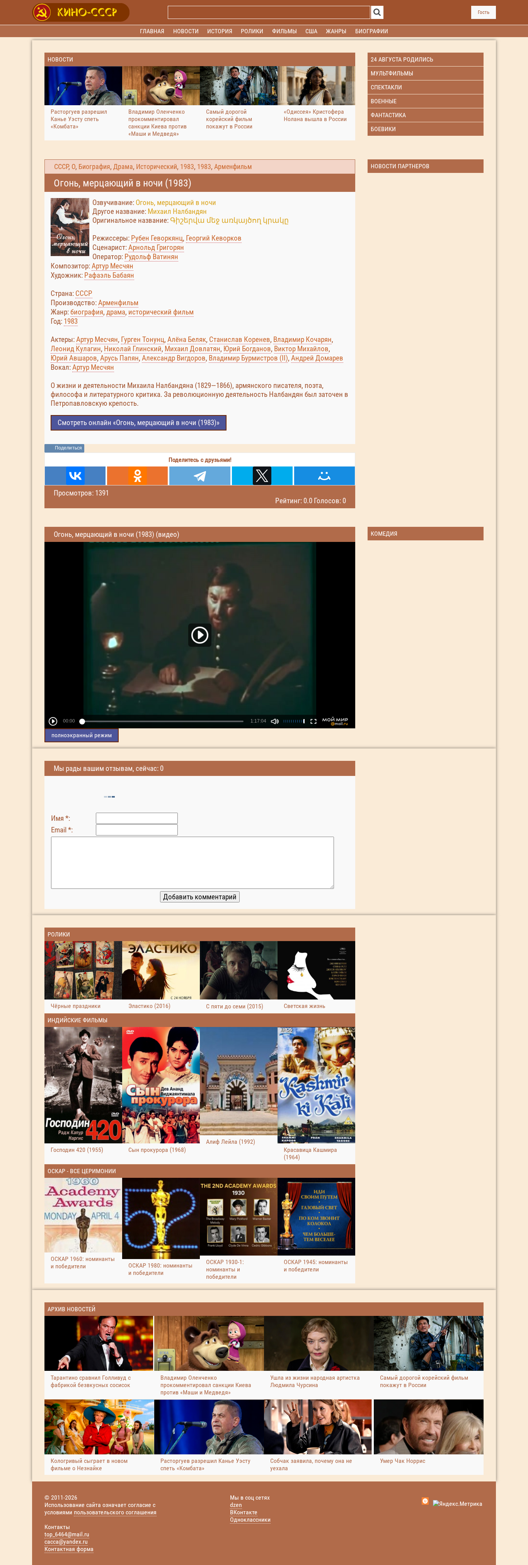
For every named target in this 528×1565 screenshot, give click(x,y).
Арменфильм (233, 167)
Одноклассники (250, 1519)
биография (86, 312)
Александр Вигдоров (174, 358)
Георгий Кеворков (214, 238)
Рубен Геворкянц (157, 238)
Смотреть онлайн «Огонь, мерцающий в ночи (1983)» (139, 422)
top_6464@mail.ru (66, 1534)
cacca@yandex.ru (66, 1541)
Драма (123, 167)
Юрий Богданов (247, 348)
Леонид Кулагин (76, 348)
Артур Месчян (112, 265)
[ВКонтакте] (75, 475)
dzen (236, 1505)
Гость (483, 12)
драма (115, 312)
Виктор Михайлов (301, 348)
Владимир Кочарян (302, 339)
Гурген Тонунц (142, 339)
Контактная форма (69, 1549)
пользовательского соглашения (115, 1512)
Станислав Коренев (239, 339)
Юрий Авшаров (74, 358)
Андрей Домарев (317, 358)
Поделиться (68, 448)
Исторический (156, 167)
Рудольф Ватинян (151, 256)
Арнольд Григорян (156, 247)
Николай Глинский (133, 348)
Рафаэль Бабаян (109, 275)
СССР (61, 167)
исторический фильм (161, 312)
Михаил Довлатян (192, 348)
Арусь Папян (119, 358)
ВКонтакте (243, 1512)
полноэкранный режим (81, 735)
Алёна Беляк (186, 339)
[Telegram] (199, 475)
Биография (94, 167)
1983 (187, 167)
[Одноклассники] (137, 475)
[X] (262, 475)
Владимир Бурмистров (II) (248, 358)
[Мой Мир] (324, 475)
